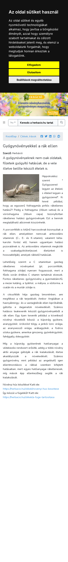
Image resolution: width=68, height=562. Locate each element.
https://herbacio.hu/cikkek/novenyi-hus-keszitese (31, 389)
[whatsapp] (54, 136)
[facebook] (42, 136)
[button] (4, 122)
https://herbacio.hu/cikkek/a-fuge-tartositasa (28, 397)
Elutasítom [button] (34, 72)
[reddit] (58, 136)
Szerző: (7, 153)
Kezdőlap (11, 136)
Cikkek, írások (28, 136)
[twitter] (46, 136)
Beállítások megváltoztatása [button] (34, 79)
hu (12, 122)
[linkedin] (50, 136)
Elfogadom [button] (34, 64)
